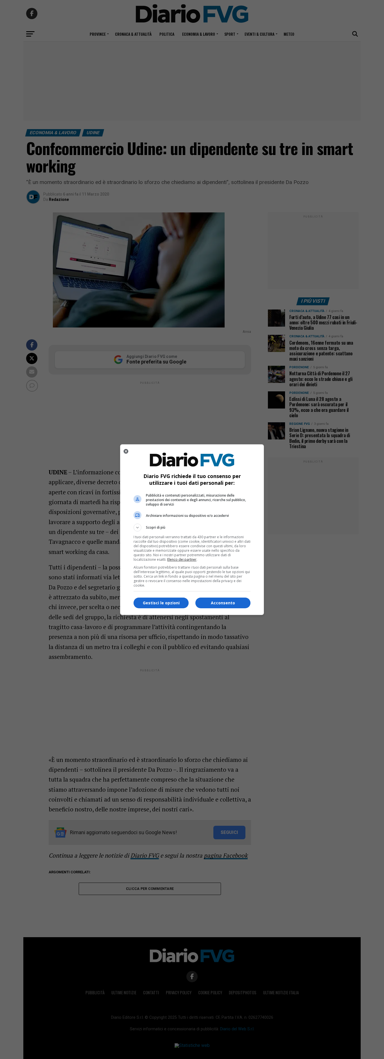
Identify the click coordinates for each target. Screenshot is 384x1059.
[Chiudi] (126, 451)
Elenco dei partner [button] (181, 559)
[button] (192, 527)
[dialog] (192, 529)
